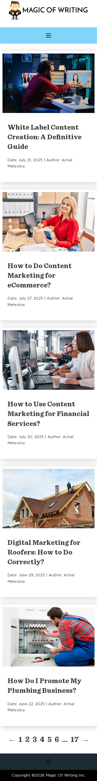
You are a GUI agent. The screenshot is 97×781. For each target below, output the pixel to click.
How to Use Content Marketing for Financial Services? (48, 414)
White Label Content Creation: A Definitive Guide (44, 137)
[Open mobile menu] (48, 35)
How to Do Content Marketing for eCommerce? (39, 276)
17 (75, 739)
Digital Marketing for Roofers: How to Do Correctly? (43, 552)
